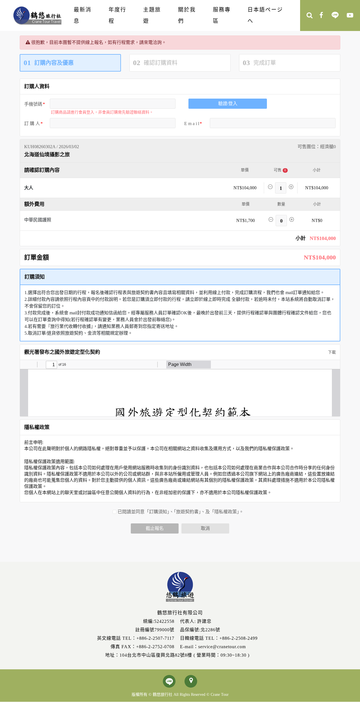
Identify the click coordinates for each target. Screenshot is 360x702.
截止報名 (155, 528)
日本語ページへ (265, 15)
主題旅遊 (152, 15)
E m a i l (191, 123)
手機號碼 (33, 104)
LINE (335, 16)
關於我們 (187, 15)
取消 (205, 528)
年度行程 (117, 15)
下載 (331, 352)
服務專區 (222, 15)
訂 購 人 (32, 123)
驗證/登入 (227, 103)
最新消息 (82, 15)
